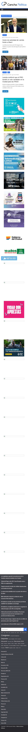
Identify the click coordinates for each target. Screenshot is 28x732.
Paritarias (25, 645)
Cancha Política (15, 37)
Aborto (2, 632)
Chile (20, 632)
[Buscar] (25, 629)
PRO (8, 72)
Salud (7, 647)
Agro (4, 632)
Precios (2, 703)
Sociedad (3, 714)
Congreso (5, 635)
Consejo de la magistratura (14, 635)
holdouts (15, 643)
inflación (19, 643)
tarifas (14, 647)
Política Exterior (4, 701)
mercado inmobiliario (12, 645)
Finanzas (5, 643)
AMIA (7, 632)
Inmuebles (3, 687)
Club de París (24, 632)
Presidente (3, 647)
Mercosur (18, 645)
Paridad (21, 645)
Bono (15, 632)
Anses (9, 632)
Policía (2, 695)
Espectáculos (4, 676)
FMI (2, 681)
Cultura (2, 657)
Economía (3, 665)
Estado (2, 643)
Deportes (4, 639)
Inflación (3, 684)
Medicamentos (6, 645)
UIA (19, 647)
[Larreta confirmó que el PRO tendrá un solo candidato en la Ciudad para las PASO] (14, 63)
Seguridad (11, 647)
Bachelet (12, 632)
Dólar (2, 662)
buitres (18, 632)
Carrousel (3, 651)
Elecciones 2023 (19, 641)
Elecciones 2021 (10, 641)
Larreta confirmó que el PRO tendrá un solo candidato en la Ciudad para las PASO (13, 79)
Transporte (3, 717)
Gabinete (9, 643)
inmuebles (22, 643)
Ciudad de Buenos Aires (6, 654)
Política (4, 72)
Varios (2, 723)
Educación (4, 641)
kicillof (2, 645)
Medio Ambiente (4, 692)
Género (12, 643)
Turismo (17, 647)
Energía (2, 673)
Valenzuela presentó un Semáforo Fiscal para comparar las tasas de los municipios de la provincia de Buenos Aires (12, 613)
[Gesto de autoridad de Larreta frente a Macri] (14, 25)
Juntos (2, 690)
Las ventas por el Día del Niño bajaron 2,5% (12, 624)
